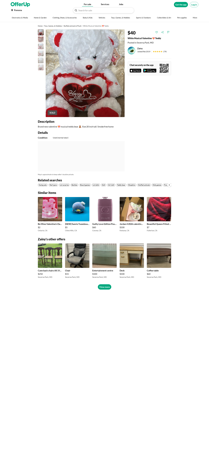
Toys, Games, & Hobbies (53, 26)
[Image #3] (41, 46)
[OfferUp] (20, 4)
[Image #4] (41, 53)
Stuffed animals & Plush (72, 26)
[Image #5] (41, 60)
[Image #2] (41, 39)
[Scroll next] (169, 185)
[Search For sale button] (76, 10)
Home (40, 26)
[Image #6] (41, 67)
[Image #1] (41, 32)
